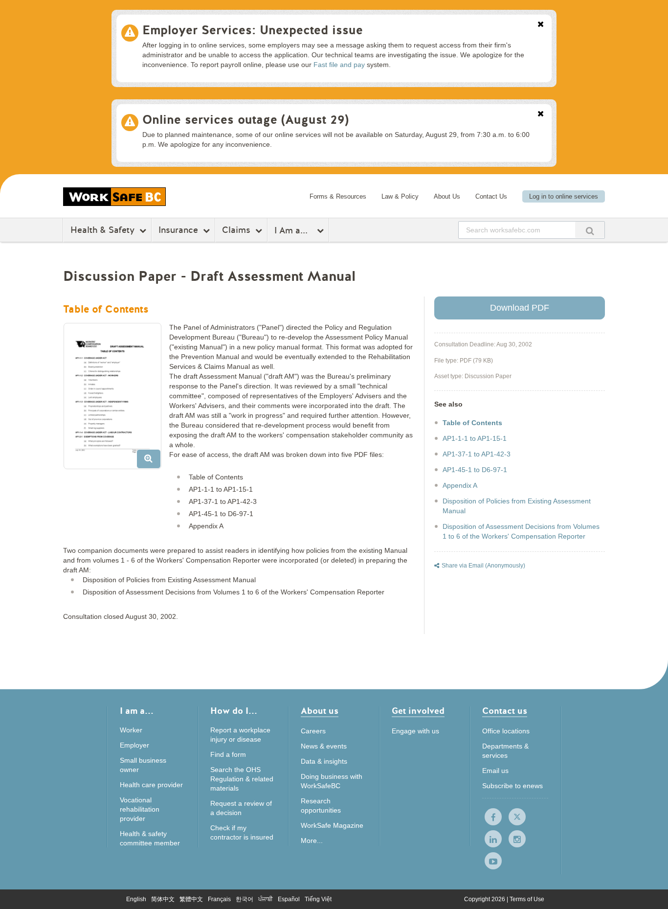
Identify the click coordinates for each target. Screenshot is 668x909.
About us (319, 711)
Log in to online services (563, 196)
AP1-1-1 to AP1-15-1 (475, 438)
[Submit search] (589, 230)
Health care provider (151, 785)
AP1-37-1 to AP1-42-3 (477, 454)
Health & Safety (102, 230)
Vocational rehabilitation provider (139, 809)
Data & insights (324, 761)
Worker (131, 730)
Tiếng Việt (318, 899)
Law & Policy (400, 196)
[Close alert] (540, 25)
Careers (313, 731)
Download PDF (519, 308)
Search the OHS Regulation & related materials (241, 779)
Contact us (504, 711)
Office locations (506, 731)
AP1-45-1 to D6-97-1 (475, 470)
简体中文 (163, 899)
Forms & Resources (338, 196)
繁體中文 (191, 899)
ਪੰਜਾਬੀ (265, 899)
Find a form (228, 754)
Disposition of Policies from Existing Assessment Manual (517, 506)
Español (289, 899)
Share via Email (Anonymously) (483, 565)
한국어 (244, 899)
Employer (134, 745)
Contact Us (491, 196)
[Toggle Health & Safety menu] (144, 230)
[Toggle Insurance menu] (207, 230)
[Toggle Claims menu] (260, 230)
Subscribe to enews (512, 786)
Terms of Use (527, 899)
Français (219, 899)
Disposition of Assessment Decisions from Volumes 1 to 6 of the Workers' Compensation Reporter (521, 531)
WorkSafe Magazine (332, 825)
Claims (236, 230)
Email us (495, 770)
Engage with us (415, 731)
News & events (324, 746)
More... (312, 840)
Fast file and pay (339, 64)
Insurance (178, 230)
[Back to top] (648, 892)
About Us (447, 196)
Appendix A (460, 485)
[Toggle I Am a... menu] (321, 230)
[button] (116, 399)
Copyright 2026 (485, 899)
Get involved (418, 711)
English (136, 899)
